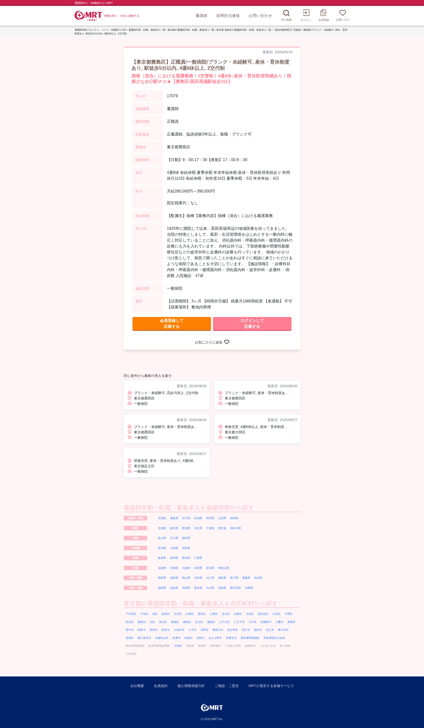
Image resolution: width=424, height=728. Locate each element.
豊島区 (142, 621)
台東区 (190, 613)
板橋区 (175, 621)
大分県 (210, 587)
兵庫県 (198, 567)
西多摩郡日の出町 (274, 637)
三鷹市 (279, 621)
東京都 (222, 528)
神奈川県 (235, 528)
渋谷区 (277, 613)
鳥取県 (162, 577)
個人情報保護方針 (191, 686)
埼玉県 (198, 528)
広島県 (198, 577)
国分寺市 (232, 629)
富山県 (162, 537)
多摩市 (176, 637)
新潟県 (162, 548)
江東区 (214, 613)
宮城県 (198, 518)
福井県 (186, 537)
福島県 (234, 518)
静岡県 (174, 557)
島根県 (174, 577)
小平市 (192, 629)
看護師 (201, 16)
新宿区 (166, 613)
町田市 (166, 629)
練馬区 (187, 621)
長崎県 (186, 587)
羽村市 (201, 637)
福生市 (258, 629)
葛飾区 (211, 621)
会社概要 (137, 686)
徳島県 (222, 577)
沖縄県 (249, 587)
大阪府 (186, 567)
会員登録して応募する (172, 323)
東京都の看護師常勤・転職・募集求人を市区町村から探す (201, 603)
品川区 (226, 613)
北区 (152, 621)
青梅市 (291, 621)
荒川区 (163, 621)
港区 (155, 613)
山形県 (222, 518)
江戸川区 (224, 621)
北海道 (162, 518)
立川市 (253, 621)
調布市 (154, 629)
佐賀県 (174, 587)
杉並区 (130, 621)
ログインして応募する (252, 323)
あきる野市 (215, 637)
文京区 (178, 613)
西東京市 (231, 637)
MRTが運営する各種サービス (271, 686)
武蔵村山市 (162, 637)
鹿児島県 (235, 587)
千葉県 (210, 528)
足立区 (199, 621)
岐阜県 (162, 557)
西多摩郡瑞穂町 (250, 637)
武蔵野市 (266, 621)
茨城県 (162, 528)
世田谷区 (263, 613)
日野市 (204, 629)
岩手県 (186, 518)
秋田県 (210, 518)
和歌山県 (223, 567)
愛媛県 (246, 577)
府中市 (130, 629)
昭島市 (142, 629)
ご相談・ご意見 (227, 686)
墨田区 (202, 613)
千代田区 (131, 613)
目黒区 (238, 613)
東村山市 (217, 629)
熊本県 (198, 587)
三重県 (198, 557)
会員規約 (161, 686)
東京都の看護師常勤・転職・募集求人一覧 (191, 29)
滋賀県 (162, 567)
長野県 (186, 548)
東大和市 (283, 629)
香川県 (234, 577)
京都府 (174, 567)
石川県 (174, 537)
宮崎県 (222, 587)
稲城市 (189, 637)
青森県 (174, 518)
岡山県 (186, 577)
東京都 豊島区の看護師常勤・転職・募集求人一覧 (243, 29)
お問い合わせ (260, 16)
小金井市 (179, 629)
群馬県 (186, 528)
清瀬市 (130, 637)
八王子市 (239, 621)
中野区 (289, 613)
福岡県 (162, 587)
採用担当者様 (228, 16)
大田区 (250, 613)
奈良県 (210, 567)
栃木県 (174, 528)
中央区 (144, 613)
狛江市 (270, 629)
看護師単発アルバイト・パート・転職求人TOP (100, 29)
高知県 (258, 577)
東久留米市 (144, 637)
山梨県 (174, 548)
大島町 (178, 645)
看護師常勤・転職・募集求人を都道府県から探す (189, 507)
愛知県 (186, 557)
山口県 (210, 577)
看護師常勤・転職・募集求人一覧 (147, 29)
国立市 (246, 629)
